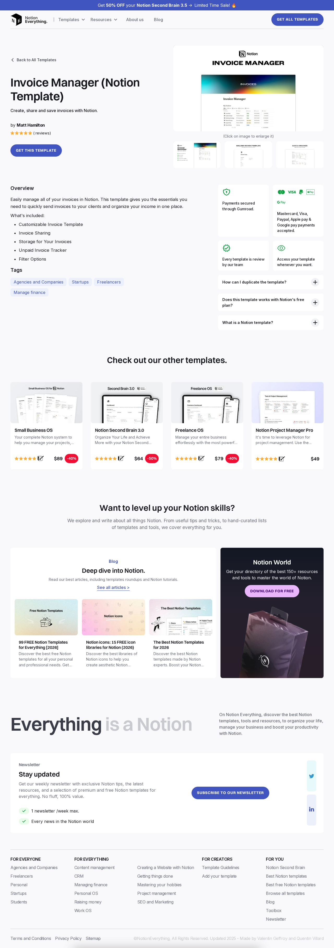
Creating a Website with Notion (165, 867)
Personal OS (86, 893)
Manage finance (29, 292)
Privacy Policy (68, 938)
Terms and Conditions (30, 938)
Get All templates (297, 19)
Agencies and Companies (38, 282)
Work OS (83, 910)
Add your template (219, 876)
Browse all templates (285, 893)
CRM (79, 876)
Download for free (272, 591)
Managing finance (91, 884)
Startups (80, 282)
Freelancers (109, 282)
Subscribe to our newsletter (230, 792)
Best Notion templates (286, 876)
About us (135, 19)
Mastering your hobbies (159, 884)
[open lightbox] (248, 88)
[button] (72, 19)
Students (18, 901)
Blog (158, 19)
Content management (94, 867)
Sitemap (93, 938)
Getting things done (155, 876)
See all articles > (113, 587)
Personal (18, 884)
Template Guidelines (220, 867)
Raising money (88, 901)
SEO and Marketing (155, 901)
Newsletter (276, 919)
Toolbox (274, 910)
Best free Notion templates (290, 884)
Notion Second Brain (285, 867)
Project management (156, 893)
